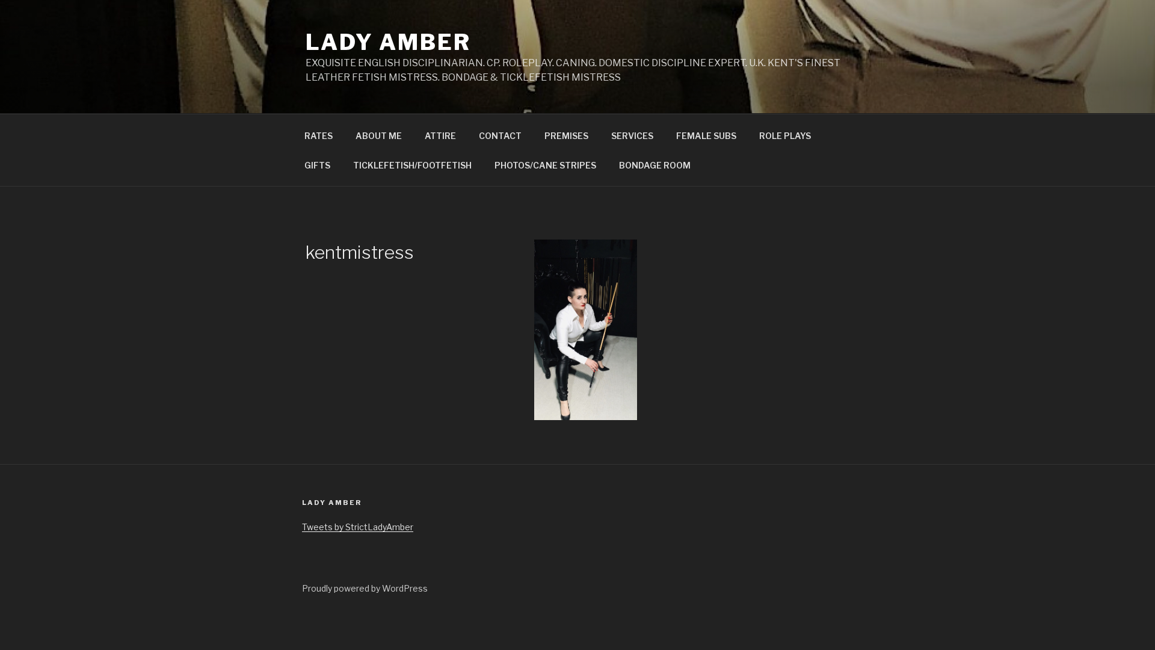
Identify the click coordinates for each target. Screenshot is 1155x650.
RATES (318, 136)
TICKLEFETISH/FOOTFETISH (412, 165)
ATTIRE (440, 136)
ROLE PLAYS (785, 136)
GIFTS (317, 165)
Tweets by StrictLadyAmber (357, 527)
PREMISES (566, 136)
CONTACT (500, 136)
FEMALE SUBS (706, 136)
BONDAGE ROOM (655, 165)
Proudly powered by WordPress (365, 588)
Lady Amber (388, 42)
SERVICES (632, 136)
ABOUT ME (379, 136)
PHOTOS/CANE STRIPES (545, 165)
